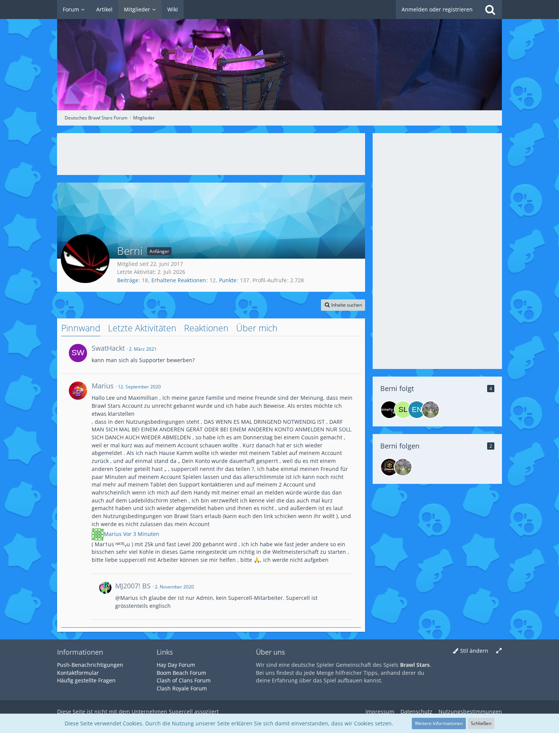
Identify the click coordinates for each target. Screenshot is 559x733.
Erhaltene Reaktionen (178, 280)
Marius (113, 533)
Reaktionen (206, 328)
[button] (343, 305)
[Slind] (403, 410)
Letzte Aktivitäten (142, 328)
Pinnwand (80, 328)
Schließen (481, 723)
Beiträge (127, 280)
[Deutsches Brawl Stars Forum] (279, 55)
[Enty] (417, 410)
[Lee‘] (389, 467)
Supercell (181, 711)
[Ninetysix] (389, 410)
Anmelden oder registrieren (437, 9)
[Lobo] (430, 410)
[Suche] (490, 9)
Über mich (257, 328)
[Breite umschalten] (499, 651)
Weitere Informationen (439, 723)
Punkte (228, 280)
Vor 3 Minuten (141, 533)
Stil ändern (474, 650)
